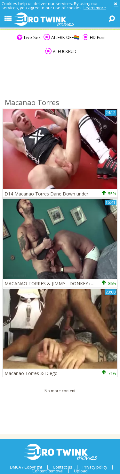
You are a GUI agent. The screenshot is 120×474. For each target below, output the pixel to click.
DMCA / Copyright (26, 467)
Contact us (62, 467)
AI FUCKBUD (64, 51)
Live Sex (32, 37)
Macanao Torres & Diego (31, 373)
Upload (81, 471)
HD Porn (97, 37)
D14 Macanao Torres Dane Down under (46, 194)
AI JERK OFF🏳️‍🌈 (64, 37)
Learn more (95, 8)
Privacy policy (95, 467)
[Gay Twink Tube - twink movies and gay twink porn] (60, 19)
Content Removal (47, 471)
